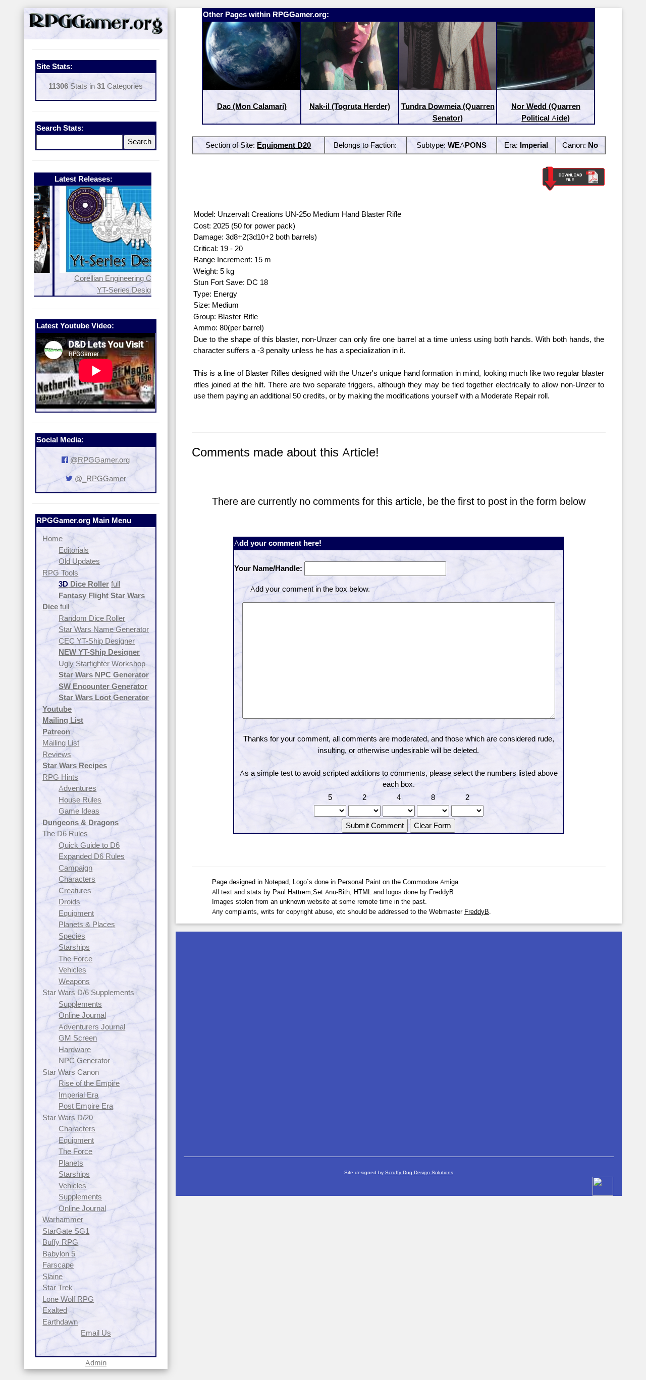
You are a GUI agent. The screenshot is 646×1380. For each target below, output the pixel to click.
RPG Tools (60, 573)
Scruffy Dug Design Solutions (419, 1172)
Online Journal (82, 1015)
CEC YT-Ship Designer (97, 641)
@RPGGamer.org (100, 460)
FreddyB (476, 911)
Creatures (75, 890)
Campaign (75, 868)
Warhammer (62, 1219)
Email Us (96, 1333)
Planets (71, 1163)
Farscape (58, 1265)
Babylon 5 (58, 1253)
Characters (77, 879)
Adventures (77, 788)
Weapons (74, 981)
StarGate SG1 (65, 1231)
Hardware (75, 1049)
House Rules (80, 799)
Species (72, 936)
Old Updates (79, 561)
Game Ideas (79, 811)
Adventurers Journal (92, 1026)
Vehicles (72, 969)
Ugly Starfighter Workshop (102, 663)
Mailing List (60, 743)
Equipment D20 (284, 145)
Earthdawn (60, 1322)
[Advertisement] (399, 1039)
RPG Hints (60, 777)
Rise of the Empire (89, 1083)
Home (52, 538)
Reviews (56, 754)
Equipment (76, 913)
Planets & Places (87, 924)
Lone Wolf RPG (68, 1299)
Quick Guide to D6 (89, 845)
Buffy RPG (60, 1242)
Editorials (74, 550)
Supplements (80, 1004)
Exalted (54, 1310)
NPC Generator (84, 1060)
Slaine (52, 1276)
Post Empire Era (86, 1106)
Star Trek (57, 1287)
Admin (95, 1362)
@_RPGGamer (100, 478)
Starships (74, 947)
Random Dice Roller (92, 618)
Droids (69, 901)
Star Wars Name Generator (104, 629)
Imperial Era (78, 1095)
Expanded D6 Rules (92, 856)
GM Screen (78, 1038)
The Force (75, 958)
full (115, 584)
